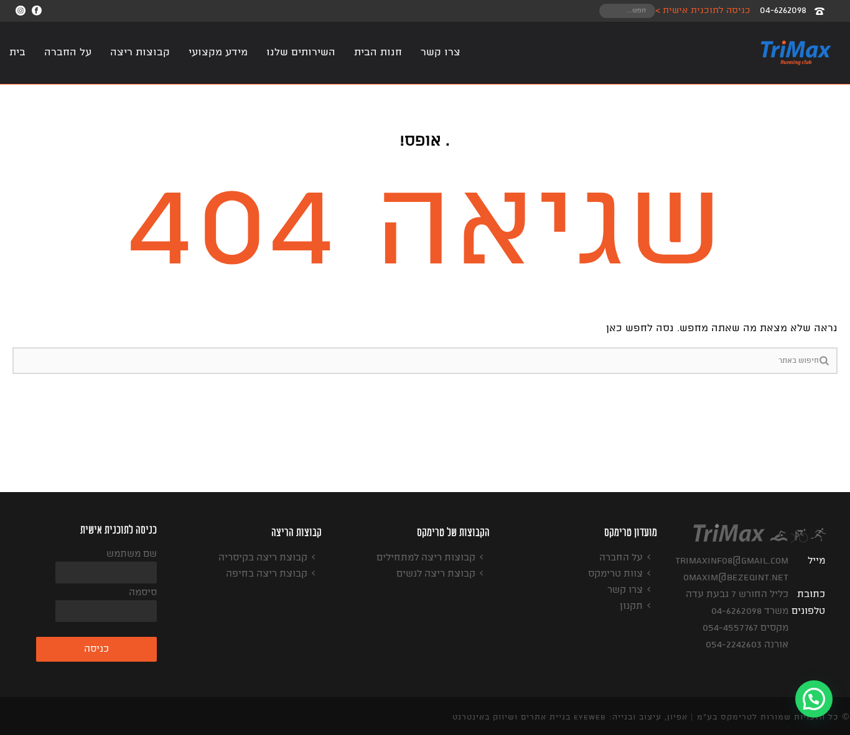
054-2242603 (734, 645)
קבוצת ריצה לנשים (435, 574)
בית (17, 52)
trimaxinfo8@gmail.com (731, 561)
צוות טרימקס (615, 574)
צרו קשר (440, 52)
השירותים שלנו (300, 52)
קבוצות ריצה (140, 52)
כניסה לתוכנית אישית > (702, 10)
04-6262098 (783, 10)
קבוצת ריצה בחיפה (266, 574)
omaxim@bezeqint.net (735, 578)
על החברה (67, 52)
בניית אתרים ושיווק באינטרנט (511, 717)
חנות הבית (378, 52)
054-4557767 (730, 628)
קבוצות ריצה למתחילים (425, 558)
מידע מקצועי (218, 52)
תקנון (631, 606)
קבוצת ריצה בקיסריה (262, 558)
